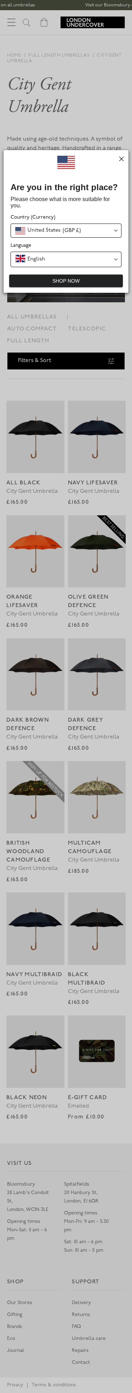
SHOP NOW (66, 281)
